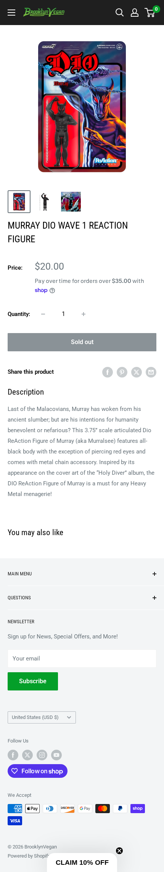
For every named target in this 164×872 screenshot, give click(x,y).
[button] (82, 862)
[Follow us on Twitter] (27, 755)
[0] (150, 12)
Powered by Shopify (29, 856)
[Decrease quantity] (43, 314)
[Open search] (120, 12)
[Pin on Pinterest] (122, 372)
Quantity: (19, 314)
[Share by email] (151, 372)
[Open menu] (11, 12)
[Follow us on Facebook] (13, 755)
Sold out (82, 342)
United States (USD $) (35, 717)
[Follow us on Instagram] (42, 755)
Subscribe (33, 681)
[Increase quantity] (84, 314)
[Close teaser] (119, 851)
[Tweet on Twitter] (136, 372)
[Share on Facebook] (107, 372)
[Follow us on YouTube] (56, 755)
